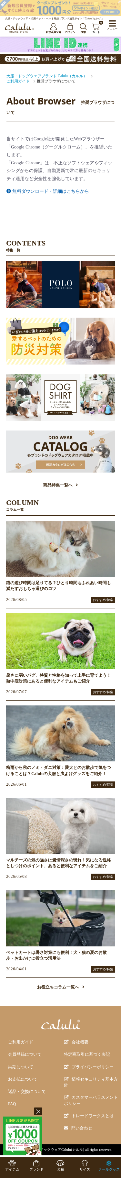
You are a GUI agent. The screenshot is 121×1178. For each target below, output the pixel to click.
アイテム (12, 1169)
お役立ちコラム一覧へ (58, 987)
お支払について (22, 1079)
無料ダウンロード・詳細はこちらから (50, 191)
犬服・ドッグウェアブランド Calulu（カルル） (46, 76)
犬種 (60, 1169)
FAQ (12, 1104)
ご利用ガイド (18, 81)
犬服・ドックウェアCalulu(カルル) (56, 1149)
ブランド (36, 1169)
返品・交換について (27, 1091)
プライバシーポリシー (93, 1067)
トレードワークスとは (93, 1116)
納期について (20, 1067)
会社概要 (80, 1042)
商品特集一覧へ (58, 485)
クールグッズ (109, 1169)
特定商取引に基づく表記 (87, 1054)
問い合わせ (81, 1128)
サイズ (84, 1169)
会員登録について (25, 1054)
